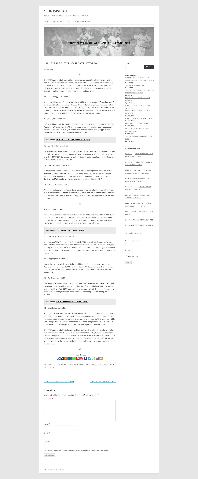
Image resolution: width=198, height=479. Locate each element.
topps (98, 364)
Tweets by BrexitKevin (133, 233)
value (102, 364)
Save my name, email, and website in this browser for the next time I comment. (77, 451)
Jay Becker (128, 154)
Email (47, 433)
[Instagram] (81, 358)
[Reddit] (66, 358)
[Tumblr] (85, 358)
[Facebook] (58, 358)
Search (127, 63)
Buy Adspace (57, 22)
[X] (62, 358)
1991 (82, 364)
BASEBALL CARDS (67, 364)
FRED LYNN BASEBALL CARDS (143, 220)
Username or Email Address (134, 241)
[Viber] (97, 358)
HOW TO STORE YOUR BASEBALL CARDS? (139, 118)
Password (128, 250)
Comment (48, 398)
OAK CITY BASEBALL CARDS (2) (135, 85)
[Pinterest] (78, 358)
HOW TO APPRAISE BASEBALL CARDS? (138, 106)
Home (46, 22)
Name (47, 424)
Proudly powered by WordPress (54, 469)
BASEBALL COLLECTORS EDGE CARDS (59, 382)
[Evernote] (93, 358)
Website (47, 442)
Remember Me (133, 256)
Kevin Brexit (50, 367)
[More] (101, 358)
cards (93, 364)
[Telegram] (89, 358)
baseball (88, 364)
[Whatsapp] (74, 358)
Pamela (127, 220)
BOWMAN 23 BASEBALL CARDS (103, 382)
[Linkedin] (70, 358)
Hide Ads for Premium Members (78, 22)
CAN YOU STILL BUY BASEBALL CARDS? (138, 123)
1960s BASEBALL (56, 11)
